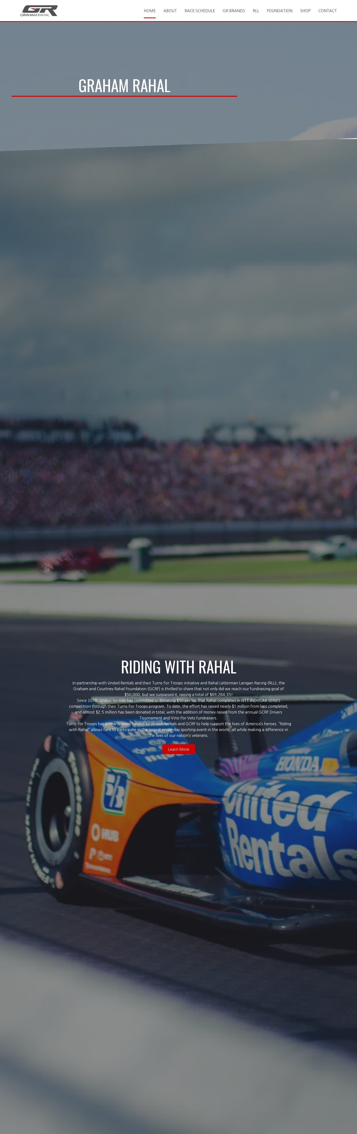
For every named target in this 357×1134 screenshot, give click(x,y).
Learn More (178, 749)
